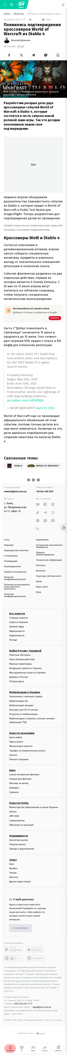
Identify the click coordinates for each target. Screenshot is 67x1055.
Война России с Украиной (25, 650)
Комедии (14, 787)
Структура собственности (48, 576)
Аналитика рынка (18, 840)
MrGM (20, 46)
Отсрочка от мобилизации (23, 714)
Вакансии (40, 571)
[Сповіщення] (63, 4)
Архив (39, 581)
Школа (12, 811)
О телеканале (11, 556)
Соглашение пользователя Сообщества (49, 546)
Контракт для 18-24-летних (23, 709)
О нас (6, 540)
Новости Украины (18, 622)
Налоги (13, 755)
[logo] (21, 4)
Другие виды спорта (20, 881)
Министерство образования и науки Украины (33, 807)
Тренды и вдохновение (21, 849)
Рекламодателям (12, 567)
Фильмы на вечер (18, 783)
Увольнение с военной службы (25, 696)
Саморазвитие (17, 820)
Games (7, 14)
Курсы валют (16, 742)
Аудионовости (16, 635)
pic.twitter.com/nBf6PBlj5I (25, 400)
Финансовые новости (20, 746)
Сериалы (14, 792)
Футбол (13, 868)
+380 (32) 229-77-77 (22, 1004)
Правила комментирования (45, 554)
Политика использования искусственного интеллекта (17, 587)
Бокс (11, 864)
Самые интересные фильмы (24, 774)
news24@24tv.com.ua (15, 491)
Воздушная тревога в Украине (25, 668)
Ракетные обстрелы (19, 655)
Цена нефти (15, 737)
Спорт (13, 859)
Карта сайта (42, 587)
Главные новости (18, 617)
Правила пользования (15, 572)
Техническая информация (49, 560)
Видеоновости (17, 631)
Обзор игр (18, 14)
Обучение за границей (21, 825)
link (37, 504)
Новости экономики (21, 733)
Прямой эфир (16, 626)
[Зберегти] (58, 55)
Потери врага (16, 681)
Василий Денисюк (20, 40)
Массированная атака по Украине (27, 672)
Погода (13, 640)
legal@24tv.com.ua (42, 1007)
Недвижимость (18, 835)
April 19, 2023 (45, 408)
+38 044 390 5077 (45, 491)
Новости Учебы (19, 803)
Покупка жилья (17, 844)
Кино (12, 770)
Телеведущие (10, 561)
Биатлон (13, 877)
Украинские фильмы (20, 779)
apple (35, 949)
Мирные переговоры (20, 664)
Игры (38, 592)
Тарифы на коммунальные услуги (27, 750)
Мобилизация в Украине (24, 692)
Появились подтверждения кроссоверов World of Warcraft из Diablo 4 (45, 14)
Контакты (40, 565)
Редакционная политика (16, 550)
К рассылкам (20, 928)
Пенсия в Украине (19, 759)
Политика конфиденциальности (15, 578)
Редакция (8, 545)
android (13, 949)
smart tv (13, 958)
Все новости (17, 613)
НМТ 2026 (14, 816)
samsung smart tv (35, 958)
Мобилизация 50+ (18, 701)
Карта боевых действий (22, 659)
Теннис (13, 872)
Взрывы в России (18, 677)
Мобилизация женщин (21, 705)
